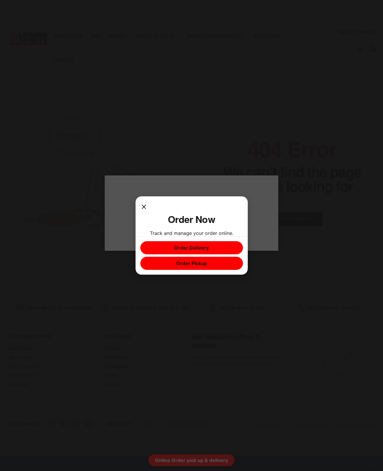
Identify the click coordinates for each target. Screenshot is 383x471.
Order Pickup (191, 263)
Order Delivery (191, 248)
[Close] (144, 207)
